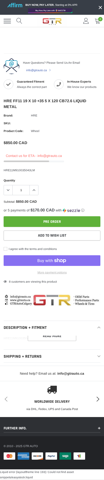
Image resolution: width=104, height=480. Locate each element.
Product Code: (13, 131)
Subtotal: (9, 201)
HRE (34, 115)
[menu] (7, 21)
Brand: (8, 115)
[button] (52, 210)
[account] (86, 21)
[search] (19, 21)
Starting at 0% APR (51, 4)
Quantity (9, 180)
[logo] (52, 21)
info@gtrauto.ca (37, 70)
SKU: (7, 123)
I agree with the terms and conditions (32, 249)
